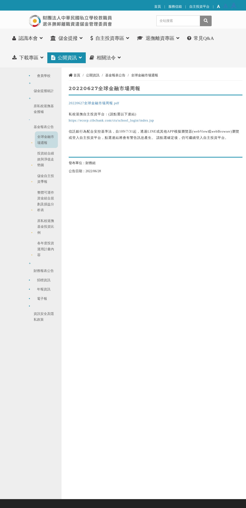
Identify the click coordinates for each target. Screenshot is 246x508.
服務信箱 (175, 6)
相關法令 (106, 57)
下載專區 (29, 57)
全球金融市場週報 (45, 139)
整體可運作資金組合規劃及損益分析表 (45, 201)
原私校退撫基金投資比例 (45, 226)
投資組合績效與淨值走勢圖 (45, 159)
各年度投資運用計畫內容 (45, 249)
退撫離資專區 (160, 38)
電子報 (42, 298)
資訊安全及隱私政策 (44, 316)
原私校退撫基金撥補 (44, 109)
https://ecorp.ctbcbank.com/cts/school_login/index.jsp (111, 120)
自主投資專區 (109, 38)
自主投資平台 (199, 6)
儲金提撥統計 (44, 91)
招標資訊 (43, 280)
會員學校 (43, 76)
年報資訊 (43, 289)
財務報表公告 (44, 271)
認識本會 (28, 38)
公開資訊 (67, 57)
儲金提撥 (68, 38)
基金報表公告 (44, 127)
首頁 (157, 6)
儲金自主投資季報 (45, 179)
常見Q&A (203, 38)
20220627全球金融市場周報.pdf (94, 103)
